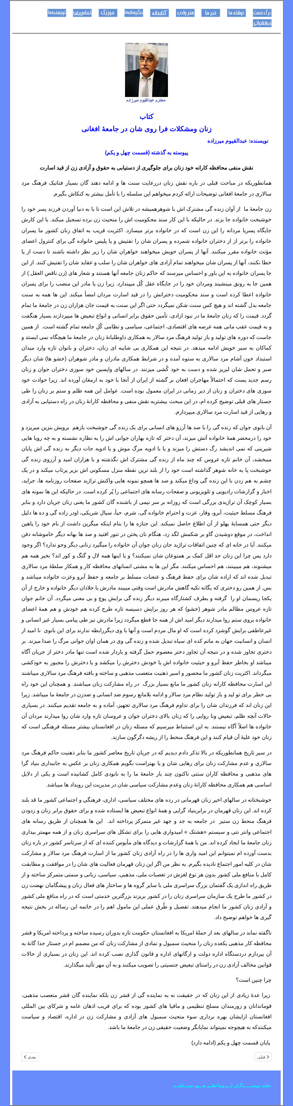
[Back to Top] (10, 1095)
